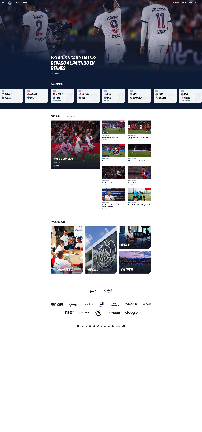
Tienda (190, 2)
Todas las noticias (68, 116)
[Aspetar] (84, 313)
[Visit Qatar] (73, 304)
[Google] (131, 313)
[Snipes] (69, 313)
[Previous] (53, 96)
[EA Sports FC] (98, 313)
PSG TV (25, 2)
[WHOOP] (131, 304)
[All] (102, 304)
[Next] (149, 96)
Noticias (18, 2)
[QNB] (147, 304)
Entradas (183, 2)
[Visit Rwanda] (115, 304)
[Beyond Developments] (57, 304)
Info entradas (185, 100)
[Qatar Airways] (108, 291)
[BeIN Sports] (114, 313)
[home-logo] (10, 3)
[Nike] (94, 291)
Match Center (57, 100)
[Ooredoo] (88, 304)
